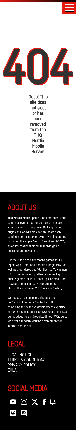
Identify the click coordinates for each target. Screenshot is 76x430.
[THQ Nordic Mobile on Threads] (13, 414)
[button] (69, 7)
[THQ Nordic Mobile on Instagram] (24, 403)
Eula (12, 370)
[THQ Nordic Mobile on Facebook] (44, 403)
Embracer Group (56, 218)
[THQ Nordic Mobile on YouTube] (13, 403)
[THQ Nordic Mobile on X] (34, 403)
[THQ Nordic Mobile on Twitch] (53, 403)
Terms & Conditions (27, 359)
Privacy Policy (22, 364)
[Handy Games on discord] (24, 414)
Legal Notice (20, 354)
